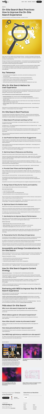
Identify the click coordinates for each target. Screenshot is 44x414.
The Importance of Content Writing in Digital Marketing (32, 360)
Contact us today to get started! (26, 302)
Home (25, 404)
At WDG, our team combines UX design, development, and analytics (14, 296)
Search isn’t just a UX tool (7, 272)
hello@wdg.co (7, 404)
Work (34, 404)
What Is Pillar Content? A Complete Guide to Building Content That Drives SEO (32, 383)
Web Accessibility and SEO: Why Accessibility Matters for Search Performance (9, 383)
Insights (4, 6)
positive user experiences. (28, 96)
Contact (39, 1)
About (25, 406)
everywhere (13, 408)
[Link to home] (5, 1)
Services (34, 406)
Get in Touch (5, 397)
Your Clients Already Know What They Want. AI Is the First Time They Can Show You (11, 360)
